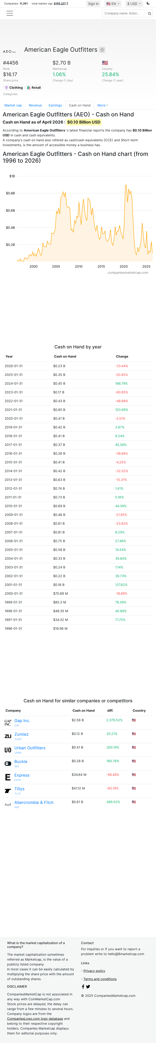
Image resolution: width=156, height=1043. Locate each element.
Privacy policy (94, 971)
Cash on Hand (80, 105)
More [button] (101, 105)
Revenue (35, 105)
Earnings (55, 105)
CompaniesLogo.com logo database (35, 1019)
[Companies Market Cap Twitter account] (88, 987)
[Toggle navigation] (9, 13)
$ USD (132, 4)
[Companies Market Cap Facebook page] (83, 987)
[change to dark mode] (148, 3)
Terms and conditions (100, 979)
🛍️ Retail (34, 87)
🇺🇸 (111, 4)
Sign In (93, 4)
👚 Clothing (13, 87)
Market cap (13, 105)
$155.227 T (61, 3)
